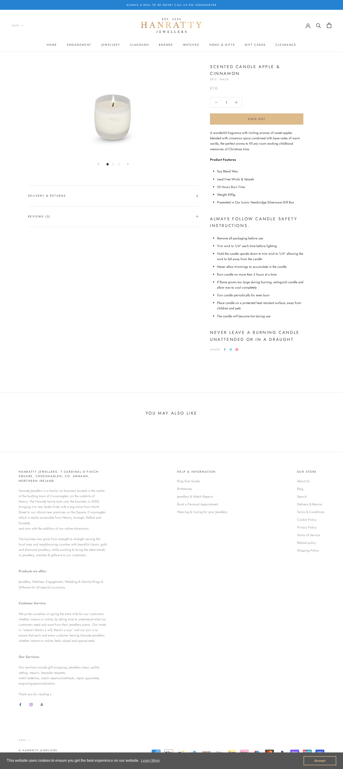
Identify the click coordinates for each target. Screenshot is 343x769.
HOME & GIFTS (222, 45)
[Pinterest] (236, 349)
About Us (303, 481)
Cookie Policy (306, 519)
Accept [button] (320, 760)
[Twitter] (230, 349)
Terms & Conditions (310, 512)
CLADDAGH (139, 45)
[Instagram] (31, 704)
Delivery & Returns (47, 196)
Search (302, 496)
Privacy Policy (306, 527)
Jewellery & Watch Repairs (195, 496)
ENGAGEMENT (79, 45)
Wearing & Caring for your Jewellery (202, 512)
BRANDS (166, 45)
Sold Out (256, 119)
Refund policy (306, 542)
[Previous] (98, 164)
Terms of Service (308, 535)
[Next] (128, 164)
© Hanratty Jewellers (38, 750)
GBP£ (15, 25)
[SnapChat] (41, 704)
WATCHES (191, 45)
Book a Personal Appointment (197, 504)
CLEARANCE (286, 45)
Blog (300, 488)
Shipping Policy (308, 550)
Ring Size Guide (188, 481)
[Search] (318, 25)
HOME (52, 45)
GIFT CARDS (255, 45)
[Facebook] (224, 349)
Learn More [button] (150, 760)
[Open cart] (329, 25)
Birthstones (184, 488)
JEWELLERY (110, 45)
